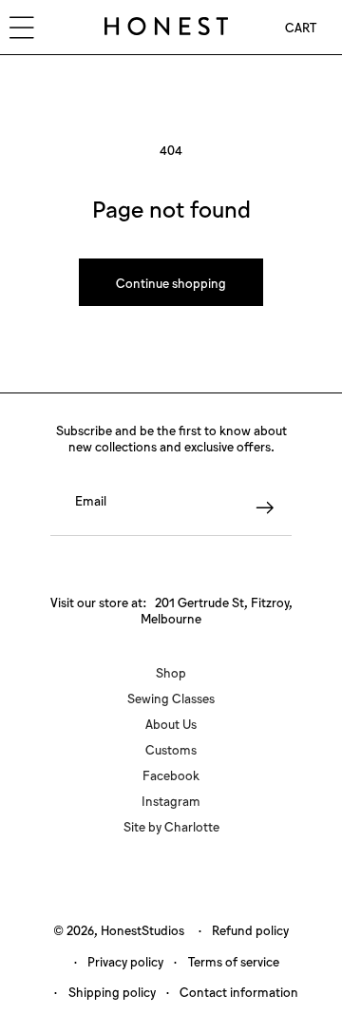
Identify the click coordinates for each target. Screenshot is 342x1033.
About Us (171, 724)
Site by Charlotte (171, 826)
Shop (171, 672)
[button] (301, 27)
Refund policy (250, 930)
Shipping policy (112, 992)
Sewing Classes (171, 698)
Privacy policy (125, 961)
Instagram (171, 801)
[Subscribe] (265, 508)
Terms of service (233, 961)
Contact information (239, 992)
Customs (171, 749)
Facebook (171, 775)
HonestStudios (142, 930)
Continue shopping (171, 283)
